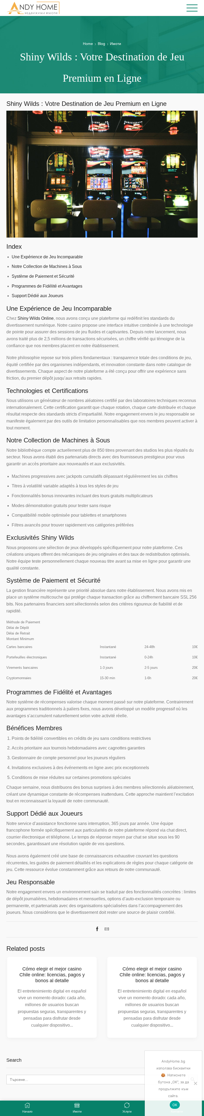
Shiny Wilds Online (36, 318)
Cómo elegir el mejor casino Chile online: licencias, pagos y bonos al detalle (52, 974)
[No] (195, 1083)
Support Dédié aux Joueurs (37, 295)
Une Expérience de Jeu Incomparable (47, 257)
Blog (101, 44)
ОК (174, 1105)
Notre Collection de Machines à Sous (47, 266)
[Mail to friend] (105, 929)
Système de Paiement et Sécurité (43, 276)
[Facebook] (98, 929)
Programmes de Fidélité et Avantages (47, 286)
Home (88, 44)
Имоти (115, 44)
